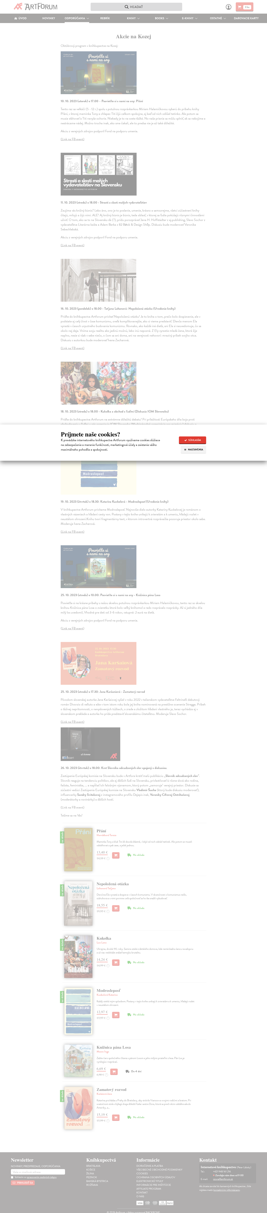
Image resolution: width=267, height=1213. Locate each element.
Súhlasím (194, 440)
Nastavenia (195, 449)
